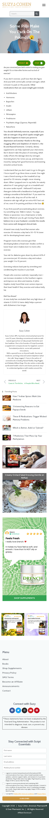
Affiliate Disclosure (24, 813)
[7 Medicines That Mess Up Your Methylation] (6, 437)
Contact (6, 690)
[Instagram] (24, 710)
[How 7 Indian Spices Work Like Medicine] (6, 398)
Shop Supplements (12, 668)
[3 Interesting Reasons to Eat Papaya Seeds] (6, 408)
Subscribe (24, 798)
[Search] (36, 13)
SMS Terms (8, 677)
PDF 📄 (39, 63)
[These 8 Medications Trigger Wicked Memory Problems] (6, 418)
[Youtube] (30, 710)
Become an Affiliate (12, 681)
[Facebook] (12, 710)
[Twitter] (18, 710)
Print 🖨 (23, 63)
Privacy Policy (9, 672)
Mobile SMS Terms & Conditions (24, 794)
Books (5, 664)
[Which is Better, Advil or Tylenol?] (6, 428)
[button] (44, 5)
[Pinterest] (37, 710)
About (5, 659)
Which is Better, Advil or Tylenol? (28, 428)
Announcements (10, 686)
